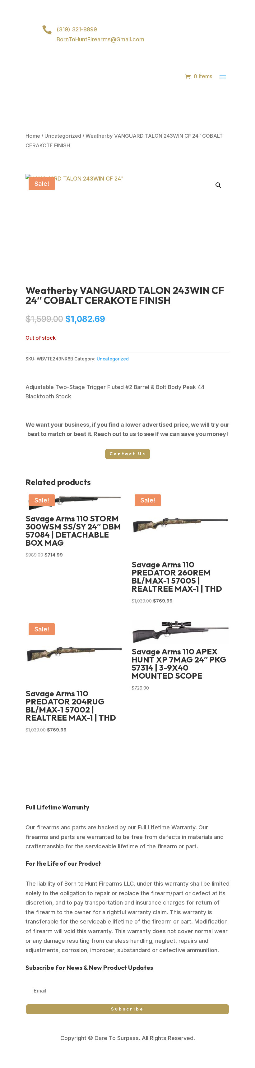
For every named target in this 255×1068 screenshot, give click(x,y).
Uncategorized (62, 136)
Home (33, 136)
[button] (218, 185)
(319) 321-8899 (77, 29)
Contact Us (127, 453)
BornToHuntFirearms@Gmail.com (100, 39)
